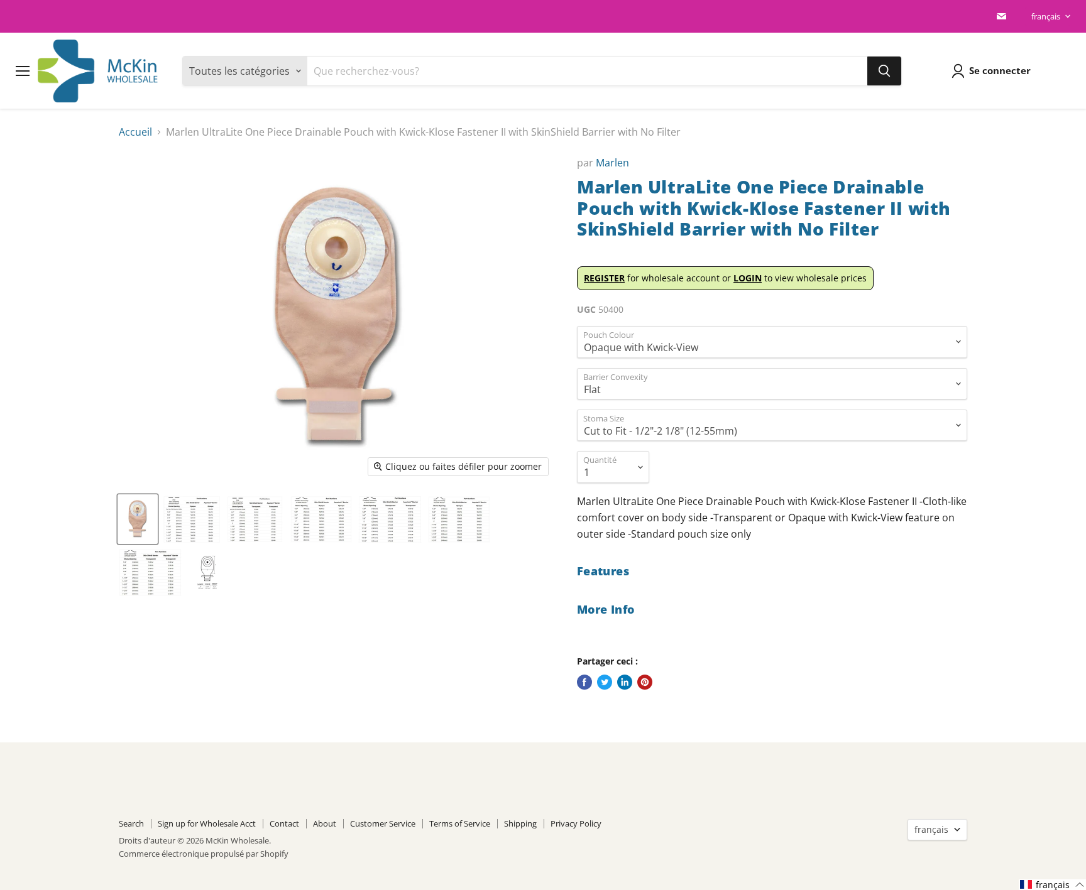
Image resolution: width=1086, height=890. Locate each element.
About (324, 823)
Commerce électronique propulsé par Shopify (203, 853)
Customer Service (382, 823)
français (1045, 16)
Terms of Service (459, 823)
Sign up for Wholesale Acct (207, 823)
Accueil (135, 132)
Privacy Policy (576, 823)
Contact (284, 823)
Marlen (612, 163)
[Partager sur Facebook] (584, 682)
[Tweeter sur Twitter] (604, 682)
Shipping (520, 823)
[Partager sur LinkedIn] (624, 682)
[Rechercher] (884, 71)
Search (131, 823)
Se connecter (1000, 70)
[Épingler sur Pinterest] (644, 682)
